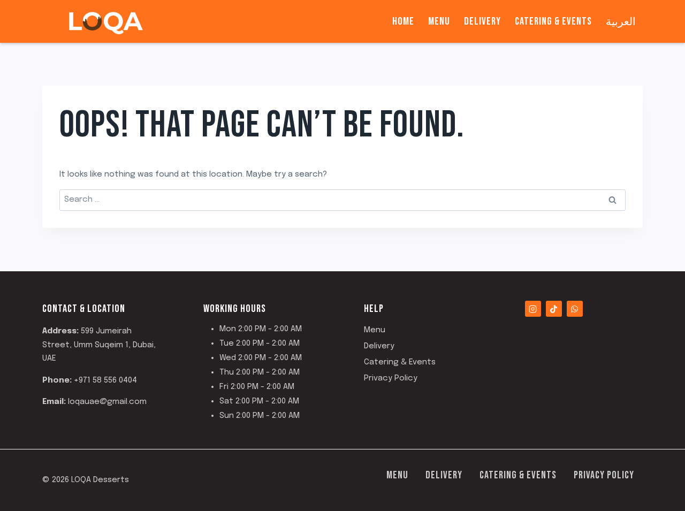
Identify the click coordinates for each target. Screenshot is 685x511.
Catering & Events (553, 21)
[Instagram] (533, 309)
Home (403, 21)
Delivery (482, 21)
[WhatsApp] (575, 309)
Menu (439, 21)
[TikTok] (554, 309)
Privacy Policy (390, 378)
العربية (621, 21)
